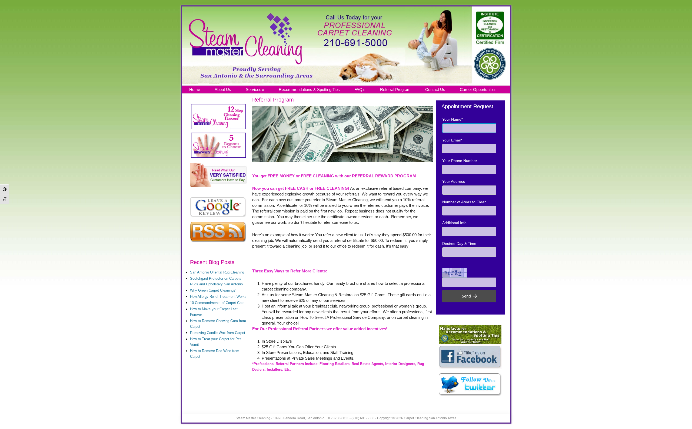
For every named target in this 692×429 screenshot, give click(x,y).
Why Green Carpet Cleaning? (212, 290)
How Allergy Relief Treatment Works (218, 297)
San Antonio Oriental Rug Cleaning (217, 272)
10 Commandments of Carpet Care (217, 303)
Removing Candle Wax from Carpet (217, 333)
